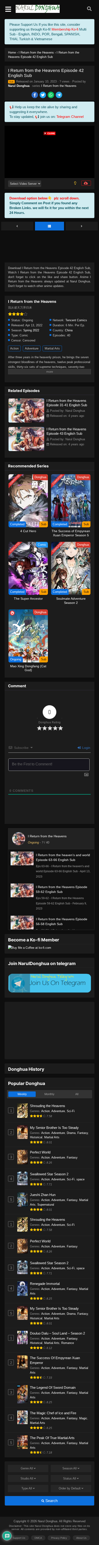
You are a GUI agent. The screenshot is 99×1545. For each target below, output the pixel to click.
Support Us (19, 1523)
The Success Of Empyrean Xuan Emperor (55, 1346)
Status (69, 1464)
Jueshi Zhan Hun (42, 1180)
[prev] (17, 226)
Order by (70, 1474)
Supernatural (45, 1190)
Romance (67, 1328)
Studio (26, 1464)
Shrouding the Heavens (47, 1091)
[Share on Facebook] (35, 95)
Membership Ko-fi (65, 29)
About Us (81, 1523)
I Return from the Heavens (58, 86)
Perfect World (40, 1138)
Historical (36, 1123)
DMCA (38, 1523)
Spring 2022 (31, 330)
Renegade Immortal (45, 1269)
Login (85, 748)
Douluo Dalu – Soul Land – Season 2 (57, 1319)
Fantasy (82, 1118)
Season (69, 1454)
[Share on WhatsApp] (51, 95)
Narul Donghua (18, 86)
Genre (27, 1454)
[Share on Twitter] (43, 95)
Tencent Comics (76, 320)
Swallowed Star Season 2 (49, 1160)
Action (14, 348)
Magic (83, 1404)
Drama (71, 1118)
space (80, 1165)
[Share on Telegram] (59, 95)
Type (26, 1474)
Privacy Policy (59, 1523)
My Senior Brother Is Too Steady (54, 1113)
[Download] (86, 183)
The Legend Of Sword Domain (53, 1373)
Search (51, 1486)
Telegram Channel (70, 117)
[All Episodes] (49, 226)
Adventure (31, 348)
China (69, 330)
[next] (82, 226)
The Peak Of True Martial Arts (52, 1424)
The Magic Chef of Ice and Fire (53, 1399)
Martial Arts (52, 348)
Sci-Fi (71, 1097)
